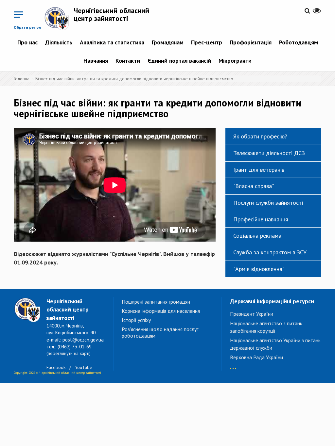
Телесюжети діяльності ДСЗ (269, 153)
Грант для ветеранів (258, 169)
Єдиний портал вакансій (179, 60)
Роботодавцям (298, 42)
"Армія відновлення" (258, 269)
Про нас (27, 42)
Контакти (127, 60)
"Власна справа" (253, 186)
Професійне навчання (260, 219)
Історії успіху (136, 320)
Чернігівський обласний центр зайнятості (111, 14)
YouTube (83, 367)
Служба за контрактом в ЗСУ (270, 252)
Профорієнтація (251, 42)
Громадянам (168, 42)
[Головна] (59, 18)
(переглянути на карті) (68, 353)
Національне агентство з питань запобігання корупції (266, 327)
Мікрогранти (235, 60)
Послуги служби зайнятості (268, 202)
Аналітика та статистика (112, 42)
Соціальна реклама (257, 235)
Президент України (251, 314)
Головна (21, 79)
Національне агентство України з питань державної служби (275, 344)
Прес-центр (206, 42)
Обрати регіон (27, 27)
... (233, 365)
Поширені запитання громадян (156, 301)
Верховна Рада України (256, 357)
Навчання (95, 60)
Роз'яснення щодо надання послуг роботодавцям (160, 332)
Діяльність (58, 42)
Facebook (55, 367)
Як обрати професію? (260, 136)
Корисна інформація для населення (161, 311)
